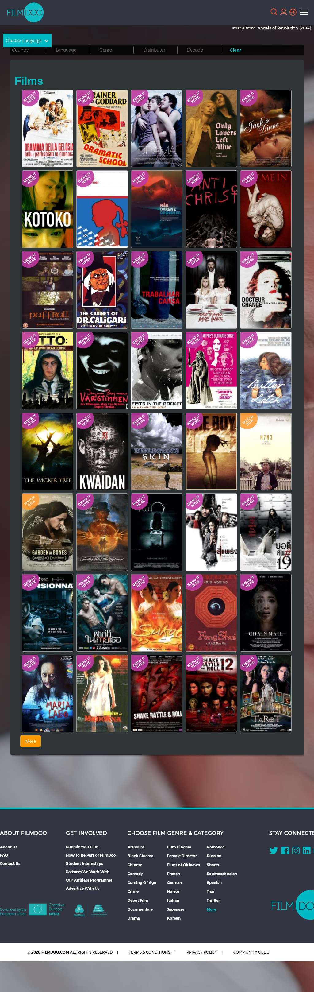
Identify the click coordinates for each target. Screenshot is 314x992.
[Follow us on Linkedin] (306, 852)
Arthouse (136, 847)
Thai (210, 891)
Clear (235, 50)
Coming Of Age (142, 882)
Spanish (214, 882)
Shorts (213, 864)
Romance (215, 847)
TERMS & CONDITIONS (149, 952)
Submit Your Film (82, 847)
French (173, 873)
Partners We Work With (87, 872)
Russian (214, 856)
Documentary (140, 909)
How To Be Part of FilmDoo (91, 855)
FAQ (4, 855)
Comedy (135, 873)
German (174, 882)
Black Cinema (140, 856)
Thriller (213, 900)
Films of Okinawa (183, 864)
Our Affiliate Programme (89, 880)
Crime (133, 891)
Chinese (135, 864)
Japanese (175, 909)
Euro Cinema (179, 847)
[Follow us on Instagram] (296, 852)
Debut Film (138, 900)
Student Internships (84, 863)
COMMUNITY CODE (251, 952)
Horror (173, 891)
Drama (134, 918)
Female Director (182, 856)
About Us (8, 847)
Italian (173, 900)
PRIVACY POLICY (201, 952)
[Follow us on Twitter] (273, 852)
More (211, 909)
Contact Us (10, 863)
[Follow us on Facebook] (285, 852)
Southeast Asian (222, 873)
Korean (174, 918)
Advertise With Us (82, 888)
